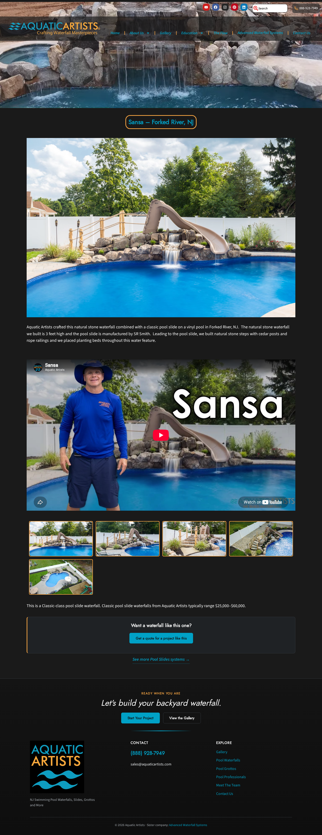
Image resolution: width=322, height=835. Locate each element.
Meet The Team (228, 785)
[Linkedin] (244, 7)
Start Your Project (140, 718)
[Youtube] (206, 7)
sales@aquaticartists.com (151, 764)
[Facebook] (215, 7)
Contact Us (301, 33)
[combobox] (270, 8)
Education (189, 33)
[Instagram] (225, 7)
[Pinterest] (234, 7)
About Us (137, 33)
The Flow (221, 33)
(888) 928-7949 (148, 753)
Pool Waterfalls (228, 760)
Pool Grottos (226, 768)
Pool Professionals (231, 777)
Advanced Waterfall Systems (260, 32)
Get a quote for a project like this (161, 638)
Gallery (165, 33)
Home (115, 33)
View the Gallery (181, 718)
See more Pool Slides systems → (161, 659)
